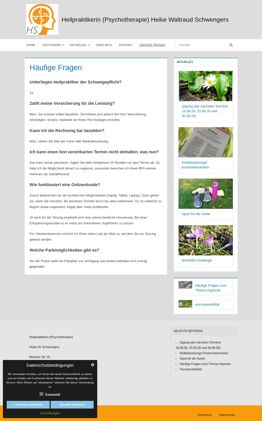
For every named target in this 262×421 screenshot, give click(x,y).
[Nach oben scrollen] (253, 412)
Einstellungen (50, 413)
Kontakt (126, 45)
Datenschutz (227, 414)
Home (30, 45)
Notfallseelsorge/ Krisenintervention (204, 353)
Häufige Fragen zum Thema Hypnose (205, 364)
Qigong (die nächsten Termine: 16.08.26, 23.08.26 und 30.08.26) (205, 111)
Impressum (205, 414)
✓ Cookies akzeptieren (28, 404)
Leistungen (51, 45)
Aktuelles (78, 45)
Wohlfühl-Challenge (197, 260)
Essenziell (52, 394)
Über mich (104, 45)
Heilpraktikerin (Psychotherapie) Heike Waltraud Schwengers (145, 19)
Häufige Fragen (152, 45)
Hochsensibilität (207, 304)
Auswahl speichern (72, 404)
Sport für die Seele (196, 214)
